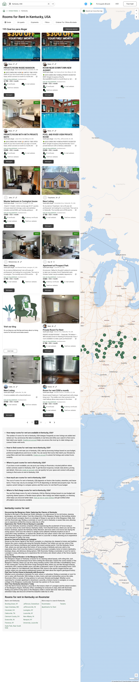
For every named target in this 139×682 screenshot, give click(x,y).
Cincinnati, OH (10, 610)
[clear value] (49, 4)
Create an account (39, 455)
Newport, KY (27, 620)
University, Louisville (30, 623)
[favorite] (5, 36)
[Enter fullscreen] (136, 675)
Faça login (130, 4)
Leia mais (10, 351)
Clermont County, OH (12, 616)
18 (50, 422)
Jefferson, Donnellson (31, 604)
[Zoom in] (136, 10)
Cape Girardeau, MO (12, 607)
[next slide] (36, 47)
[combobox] (29, 4)
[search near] (10, 4)
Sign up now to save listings (44, 498)
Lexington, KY (28, 610)
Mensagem (9, 95)
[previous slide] (6, 47)
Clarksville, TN (10, 613)
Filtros (47, 22)
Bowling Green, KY (11, 604)
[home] (4, 10)
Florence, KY (9, 623)
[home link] (4, 4)
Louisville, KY (28, 613)
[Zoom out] (136, 13)
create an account (28, 470)
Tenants (63, 604)
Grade (9, 22)
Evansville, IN (9, 620)
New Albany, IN (28, 616)
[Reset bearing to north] (136, 17)
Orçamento (35, 22)
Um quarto (21, 22)
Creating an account (30, 440)
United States (13, 11)
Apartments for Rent (49, 607)
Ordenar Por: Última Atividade (66, 22)
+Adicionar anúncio (71, 29)
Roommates (46, 604)
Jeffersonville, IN (29, 607)
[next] (53, 4)
